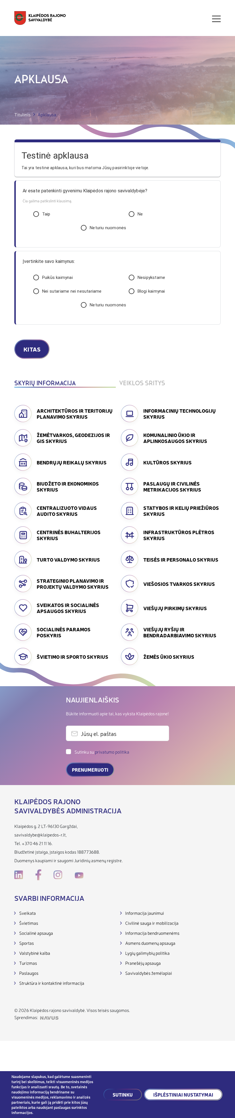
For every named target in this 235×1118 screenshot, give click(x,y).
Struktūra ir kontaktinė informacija (51, 983)
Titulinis (22, 114)
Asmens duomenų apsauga (150, 943)
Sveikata (27, 913)
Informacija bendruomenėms (152, 933)
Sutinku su (102, 752)
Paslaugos (28, 973)
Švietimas (28, 923)
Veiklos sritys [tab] (142, 384)
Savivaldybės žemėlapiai (148, 973)
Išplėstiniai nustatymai (183, 1094)
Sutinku (123, 1094)
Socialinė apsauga (36, 933)
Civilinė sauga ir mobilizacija (152, 923)
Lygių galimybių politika (147, 953)
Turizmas (28, 963)
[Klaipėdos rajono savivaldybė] (40, 18)
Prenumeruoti (90, 769)
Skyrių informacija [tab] (45, 384)
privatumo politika (112, 752)
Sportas (26, 943)
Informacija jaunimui (144, 913)
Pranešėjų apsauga (143, 963)
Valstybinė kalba (34, 953)
